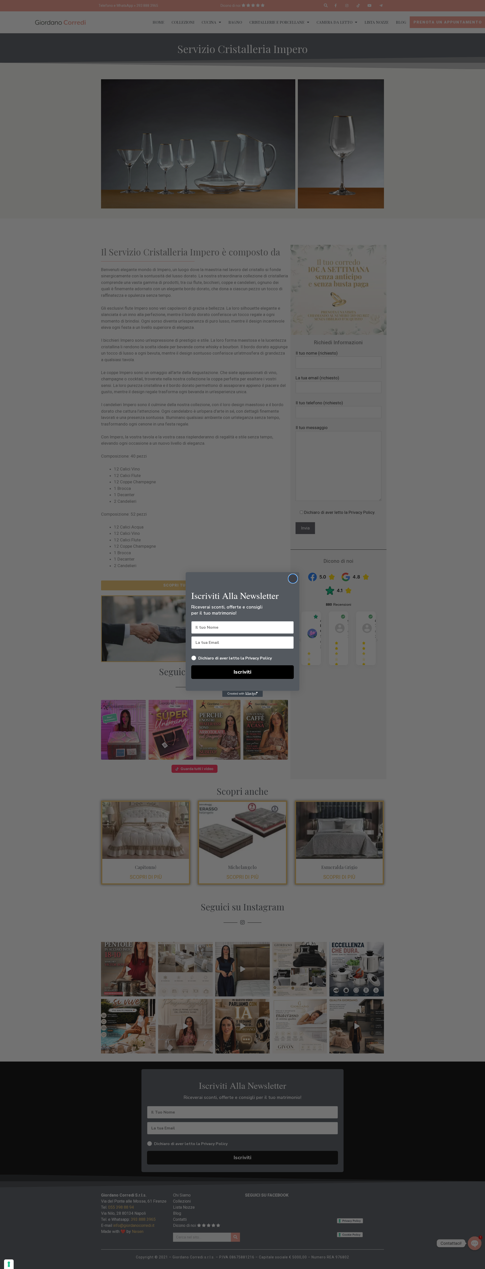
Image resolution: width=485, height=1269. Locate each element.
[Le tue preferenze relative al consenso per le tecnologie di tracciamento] (9, 1264)
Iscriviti (242, 672)
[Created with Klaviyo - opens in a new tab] (242, 694)
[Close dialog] (292, 578)
